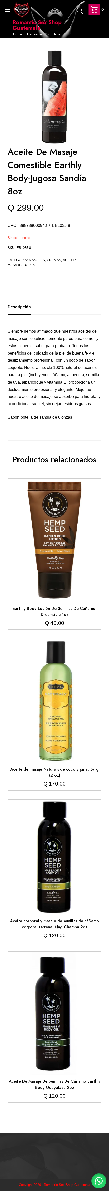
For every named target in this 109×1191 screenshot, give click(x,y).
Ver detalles (54, 544)
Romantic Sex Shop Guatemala (37, 25)
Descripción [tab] (19, 307)
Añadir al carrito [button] (54, 529)
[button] (98, 1180)
